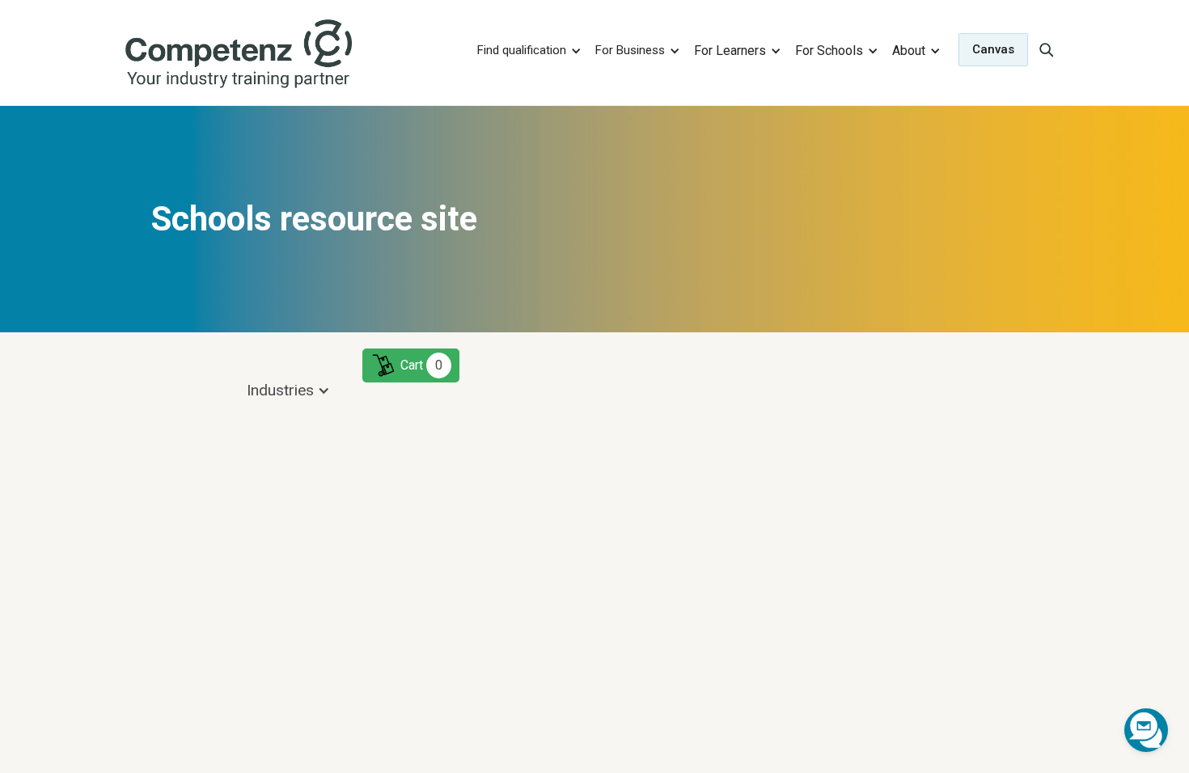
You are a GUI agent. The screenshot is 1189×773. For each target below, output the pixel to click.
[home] (290, 54)
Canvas (993, 49)
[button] (527, 49)
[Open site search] (1046, 49)
